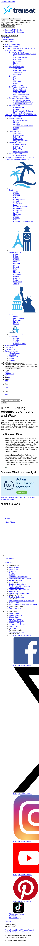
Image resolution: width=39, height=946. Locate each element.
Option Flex (13, 626)
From (22, 398)
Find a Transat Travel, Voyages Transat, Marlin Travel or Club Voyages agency (19, 931)
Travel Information (11, 345)
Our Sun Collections (16, 597)
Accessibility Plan (15, 580)
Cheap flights (14, 617)
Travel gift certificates (17, 624)
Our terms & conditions (17, 584)
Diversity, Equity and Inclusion (20, 578)
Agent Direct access (16, 632)
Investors (12, 571)
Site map (12, 628)
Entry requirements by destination (21, 601)
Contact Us (9, 347)
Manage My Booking (8, 37)
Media (11, 573)
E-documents (14, 613)
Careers (12, 575)
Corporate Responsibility (18, 577)
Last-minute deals (15, 619)
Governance (13, 569)
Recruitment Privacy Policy (19, 593)
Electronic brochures (16, 621)
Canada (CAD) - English (14, 30)
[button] (8, 367)
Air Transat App (14, 918)
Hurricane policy (15, 623)
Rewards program (7, 39)
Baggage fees (14, 602)
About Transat (14, 567)
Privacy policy (14, 591)
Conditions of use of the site (19, 590)
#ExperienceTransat (16, 914)
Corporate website (12, 351)
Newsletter (13, 916)
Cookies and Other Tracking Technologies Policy (19, 587)
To (21, 400)
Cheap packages (15, 615)
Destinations (20, 158)
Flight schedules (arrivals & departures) (23, 604)
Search (4, 402)
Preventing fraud (15, 608)
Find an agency (10, 349)
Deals (21, 116)
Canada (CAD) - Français (14, 32)
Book (21, 49)
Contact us (9, 921)
